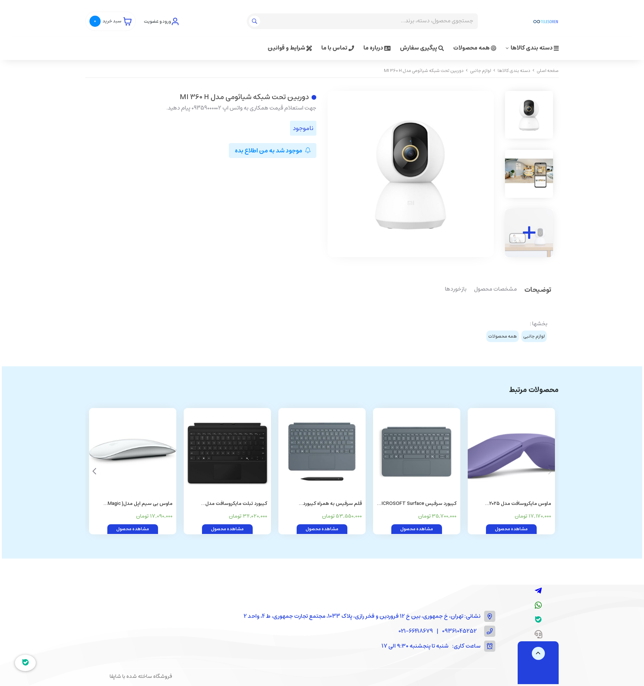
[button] (94, 471)
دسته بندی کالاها (532, 48)
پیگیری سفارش (419, 48)
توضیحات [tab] (537, 290)
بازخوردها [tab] (456, 289)
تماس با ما (334, 48)
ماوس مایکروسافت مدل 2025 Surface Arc (520, 504)
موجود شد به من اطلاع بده (269, 150)
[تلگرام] (538, 591)
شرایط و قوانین (287, 48)
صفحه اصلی (548, 71)
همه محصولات (472, 48)
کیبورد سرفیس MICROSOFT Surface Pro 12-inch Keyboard (417, 504)
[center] (255, 21)
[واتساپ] (538, 605)
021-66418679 (416, 631)
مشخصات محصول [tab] (495, 289)
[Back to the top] (538, 653)
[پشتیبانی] (538, 634)
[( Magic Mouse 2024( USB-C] (132, 451)
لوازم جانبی (480, 71)
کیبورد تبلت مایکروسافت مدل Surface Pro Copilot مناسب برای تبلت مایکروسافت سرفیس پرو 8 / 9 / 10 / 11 (227, 504)
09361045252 (459, 631)
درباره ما (373, 48)
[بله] (538, 620)
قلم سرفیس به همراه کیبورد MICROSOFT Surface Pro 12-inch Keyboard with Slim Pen (325, 504)
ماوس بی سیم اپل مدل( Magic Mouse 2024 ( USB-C (140, 504)
